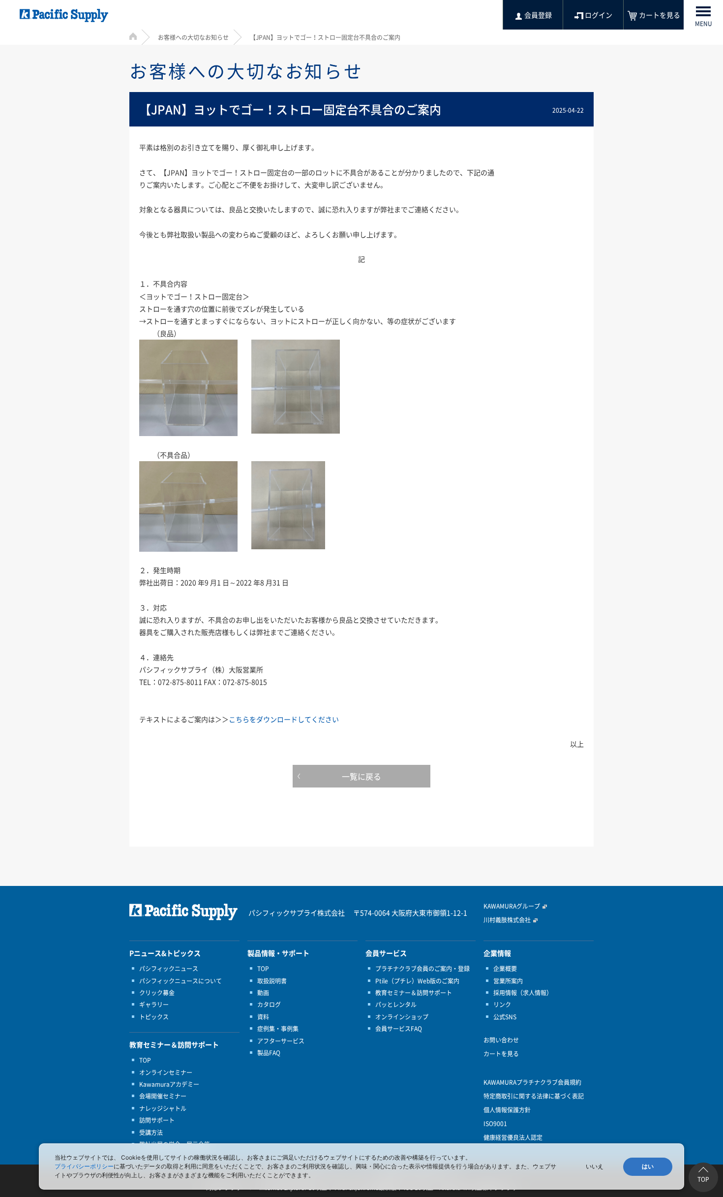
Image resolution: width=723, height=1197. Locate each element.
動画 (263, 992)
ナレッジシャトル (162, 1108)
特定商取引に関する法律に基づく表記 (533, 1096)
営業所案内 (508, 980)
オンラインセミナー (165, 1072)
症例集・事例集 (278, 1028)
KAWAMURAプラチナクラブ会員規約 (532, 1082)
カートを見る (501, 1053)
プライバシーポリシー (84, 1166)
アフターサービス (280, 1041)
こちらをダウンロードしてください (284, 719)
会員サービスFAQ (398, 1028)
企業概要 (505, 968)
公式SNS (504, 1016)
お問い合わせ (501, 1040)
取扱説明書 (272, 980)
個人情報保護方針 (507, 1109)
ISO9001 (495, 1123)
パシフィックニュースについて (180, 980)
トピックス (154, 1016)
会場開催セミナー (162, 1096)
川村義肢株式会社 (507, 919)
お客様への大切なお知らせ (193, 37)
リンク (502, 1004)
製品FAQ (268, 1052)
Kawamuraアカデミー (169, 1084)
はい (648, 1166)
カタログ (269, 1004)
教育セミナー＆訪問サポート (413, 992)
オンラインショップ (401, 1016)
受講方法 (151, 1132)
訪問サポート (157, 1120)
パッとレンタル (396, 1004)
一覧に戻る (361, 776)
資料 (263, 1016)
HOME (133, 36)
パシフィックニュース (168, 968)
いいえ (594, 1166)
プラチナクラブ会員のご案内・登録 (422, 968)
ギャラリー (154, 1004)
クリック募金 (157, 992)
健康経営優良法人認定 (512, 1137)
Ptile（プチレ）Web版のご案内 (417, 980)
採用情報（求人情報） (522, 992)
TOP (145, 1060)
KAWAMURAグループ (511, 906)
